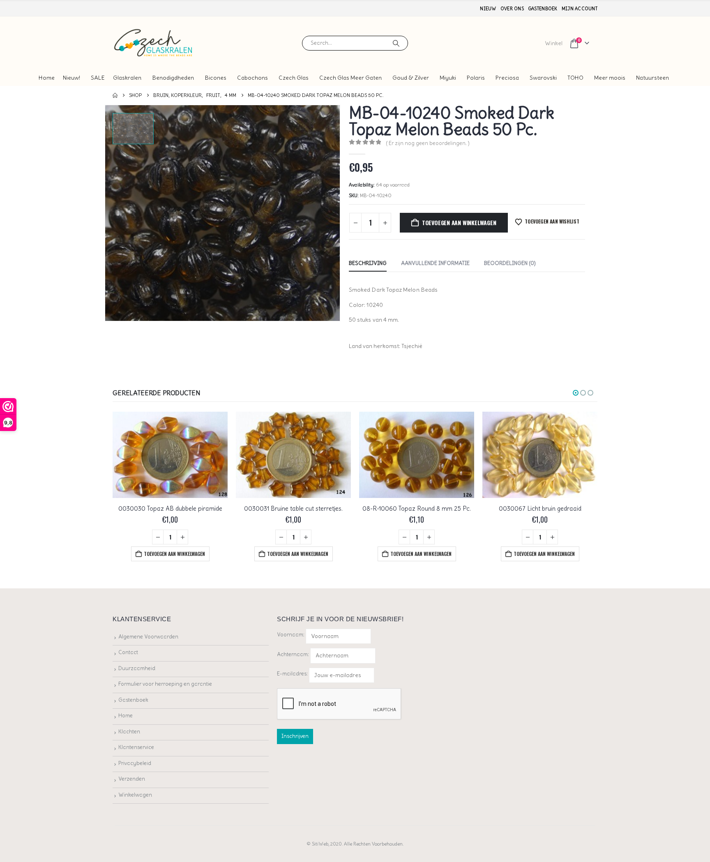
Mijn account (579, 9)
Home (47, 77)
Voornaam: (290, 634)
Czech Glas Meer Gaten (350, 77)
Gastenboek (543, 9)
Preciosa (507, 77)
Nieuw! (71, 77)
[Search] (396, 43)
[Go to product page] (170, 455)
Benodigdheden (173, 77)
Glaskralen (127, 77)
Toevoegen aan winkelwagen (459, 222)
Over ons (512, 9)
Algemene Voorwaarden (148, 636)
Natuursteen (652, 77)
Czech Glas (294, 77)
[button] (575, 393)
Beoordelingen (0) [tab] (510, 263)
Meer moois (609, 77)
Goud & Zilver (410, 77)
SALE (98, 77)
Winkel (553, 43)
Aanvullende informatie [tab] (435, 263)
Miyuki (448, 77)
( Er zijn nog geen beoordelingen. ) (428, 143)
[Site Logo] (154, 43)
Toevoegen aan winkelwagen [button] (174, 553)
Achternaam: (293, 654)
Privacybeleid (134, 763)
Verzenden (131, 778)
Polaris (476, 77)
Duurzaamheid (136, 668)
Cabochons (252, 77)
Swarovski (543, 77)
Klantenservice (136, 747)
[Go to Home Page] (115, 95)
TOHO (575, 77)
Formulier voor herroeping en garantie (165, 683)
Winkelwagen (135, 794)
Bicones (215, 77)
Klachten (129, 731)
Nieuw (488, 9)
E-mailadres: (293, 673)
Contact (128, 652)
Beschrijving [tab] (368, 263)
